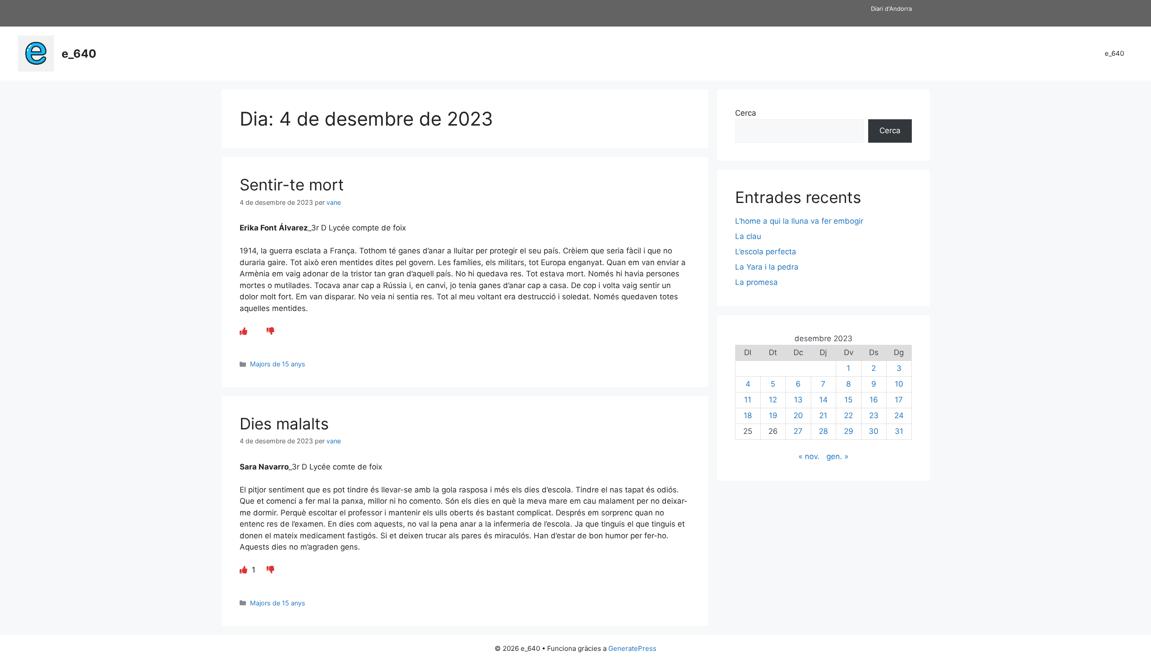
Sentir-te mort (292, 184)
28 (823, 431)
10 (899, 383)
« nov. (809, 456)
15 (848, 399)
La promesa (756, 282)
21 (823, 415)
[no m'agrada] (270, 331)
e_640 (79, 53)
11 (747, 399)
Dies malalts (284, 423)
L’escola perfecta (765, 251)
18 (748, 415)
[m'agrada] (243, 331)
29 (848, 431)
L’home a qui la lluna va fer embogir (799, 221)
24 (899, 415)
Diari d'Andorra (891, 8)
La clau (748, 236)
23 (874, 415)
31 (899, 431)
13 (798, 399)
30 (874, 431)
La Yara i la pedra (767, 266)
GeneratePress (632, 648)
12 (773, 399)
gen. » (837, 456)
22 (848, 415)
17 (899, 399)
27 (798, 431)
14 (823, 399)
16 (874, 399)
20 (798, 415)
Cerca (745, 112)
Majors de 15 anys (277, 364)
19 (773, 415)
